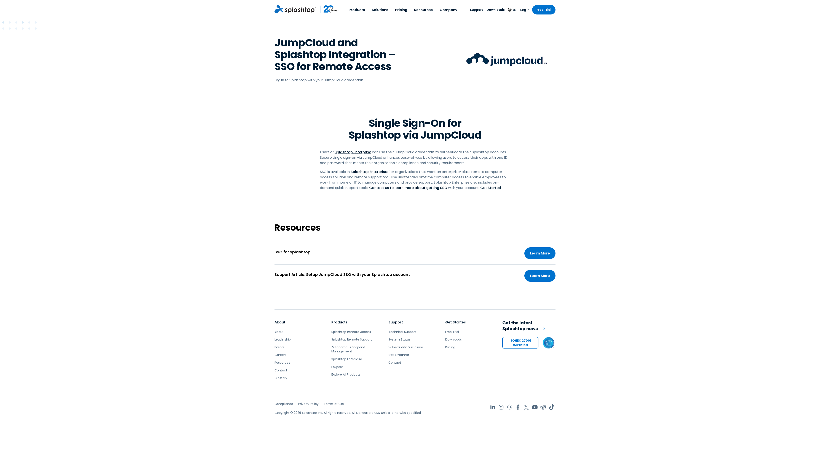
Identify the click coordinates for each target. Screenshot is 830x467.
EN (514, 10)
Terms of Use (334, 404)
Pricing (401, 9)
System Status (399, 339)
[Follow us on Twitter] (526, 407)
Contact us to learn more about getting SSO (408, 187)
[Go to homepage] (295, 9)
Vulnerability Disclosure (405, 347)
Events (279, 347)
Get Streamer (398, 355)
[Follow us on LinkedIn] (492, 407)
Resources (423, 9)
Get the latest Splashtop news (520, 325)
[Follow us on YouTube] (535, 407)
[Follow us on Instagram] (501, 407)
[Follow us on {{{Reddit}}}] (543, 407)
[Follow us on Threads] (509, 407)
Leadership (283, 339)
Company (448, 9)
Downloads (496, 10)
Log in (525, 10)
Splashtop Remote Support (351, 339)
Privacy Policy (308, 404)
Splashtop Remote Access (351, 332)
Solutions (380, 9)
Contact (281, 370)
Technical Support (402, 332)
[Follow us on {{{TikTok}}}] (551, 407)
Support (476, 10)
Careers (280, 355)
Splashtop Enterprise (353, 152)
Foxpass (337, 367)
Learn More (540, 253)
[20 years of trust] (328, 9)
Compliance (284, 404)
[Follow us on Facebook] (518, 407)
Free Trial (543, 10)
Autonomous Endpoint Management (348, 349)
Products (357, 9)
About (280, 322)
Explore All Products (345, 374)
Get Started (490, 187)
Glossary (281, 378)
